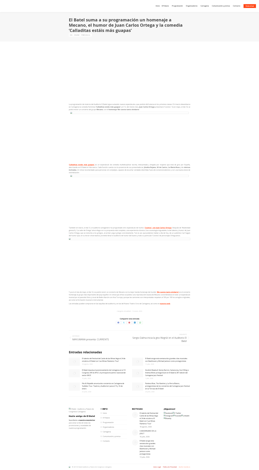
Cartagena (107, 432)
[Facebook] (168, 413)
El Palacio (106, 418)
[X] (177, 413)
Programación (108, 422)
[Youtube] (177, 416)
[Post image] (74, 362)
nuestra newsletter (87, 420)
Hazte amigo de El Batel (82, 416)
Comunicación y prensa (111, 436)
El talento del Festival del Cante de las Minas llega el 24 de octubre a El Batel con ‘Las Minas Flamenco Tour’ (103, 359)
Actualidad (127, 311)
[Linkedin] (185, 416)
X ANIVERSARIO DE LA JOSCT (148, 432)
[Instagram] (168, 416)
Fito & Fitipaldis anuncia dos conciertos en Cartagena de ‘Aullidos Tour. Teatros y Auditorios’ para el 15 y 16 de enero (103, 386)
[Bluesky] (167, 418)
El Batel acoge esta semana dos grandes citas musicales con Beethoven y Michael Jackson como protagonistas (166, 359)
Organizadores (108, 427)
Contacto (106, 441)
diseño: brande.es (184, 467)
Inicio (105, 413)
